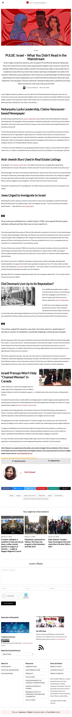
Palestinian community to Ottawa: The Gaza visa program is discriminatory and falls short (35, 543)
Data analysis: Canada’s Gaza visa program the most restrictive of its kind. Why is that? (59, 543)
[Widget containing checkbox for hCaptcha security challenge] (15, 595)
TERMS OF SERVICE (56, 673)
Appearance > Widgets (25, 712)
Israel (11, 495)
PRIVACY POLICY (56, 666)
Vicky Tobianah (33, 87)
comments (20, 266)
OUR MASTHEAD (7, 673)
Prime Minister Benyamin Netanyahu (35, 499)
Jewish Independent (30, 119)
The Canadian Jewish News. (28, 405)
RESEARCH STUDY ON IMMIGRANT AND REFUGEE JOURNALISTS (35, 694)
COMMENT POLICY (57, 670)
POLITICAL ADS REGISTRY (10, 670)
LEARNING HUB (31, 666)
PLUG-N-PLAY (30, 700)
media (50, 495)
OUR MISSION (6, 666)
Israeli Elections (30, 495)
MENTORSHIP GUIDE (33, 670)
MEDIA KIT (29, 673)
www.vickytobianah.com (24, 453)
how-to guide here (60, 639)
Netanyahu (59, 495)
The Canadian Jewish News (18, 165)
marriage (42, 495)
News (36, 50)
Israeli (18, 495)
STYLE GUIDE (30, 677)
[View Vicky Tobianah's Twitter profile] (20, 473)
